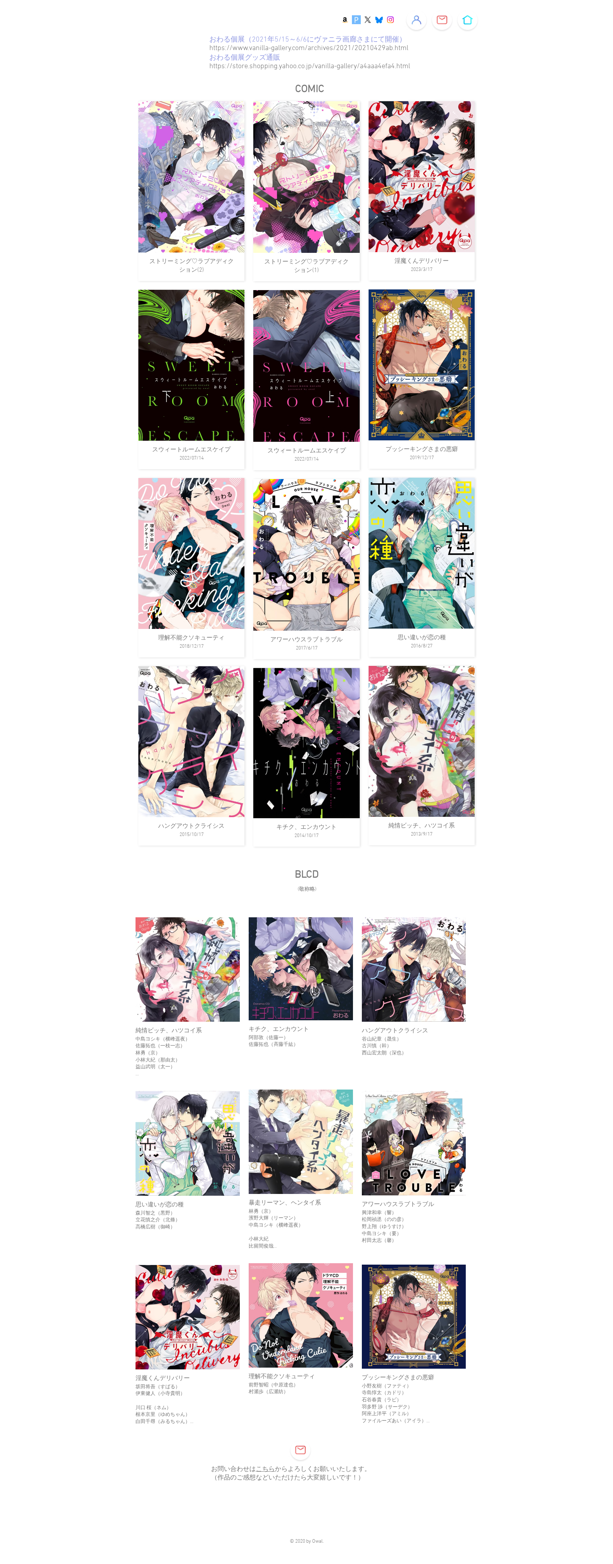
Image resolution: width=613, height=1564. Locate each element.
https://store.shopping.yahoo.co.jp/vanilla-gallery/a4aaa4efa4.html (309, 66)
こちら (265, 1469)
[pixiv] (356, 19)
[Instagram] (390, 19)
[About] (416, 20)
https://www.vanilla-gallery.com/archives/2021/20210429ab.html (308, 48)
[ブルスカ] (379, 19)
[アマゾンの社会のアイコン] (345, 19)
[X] (367, 19)
